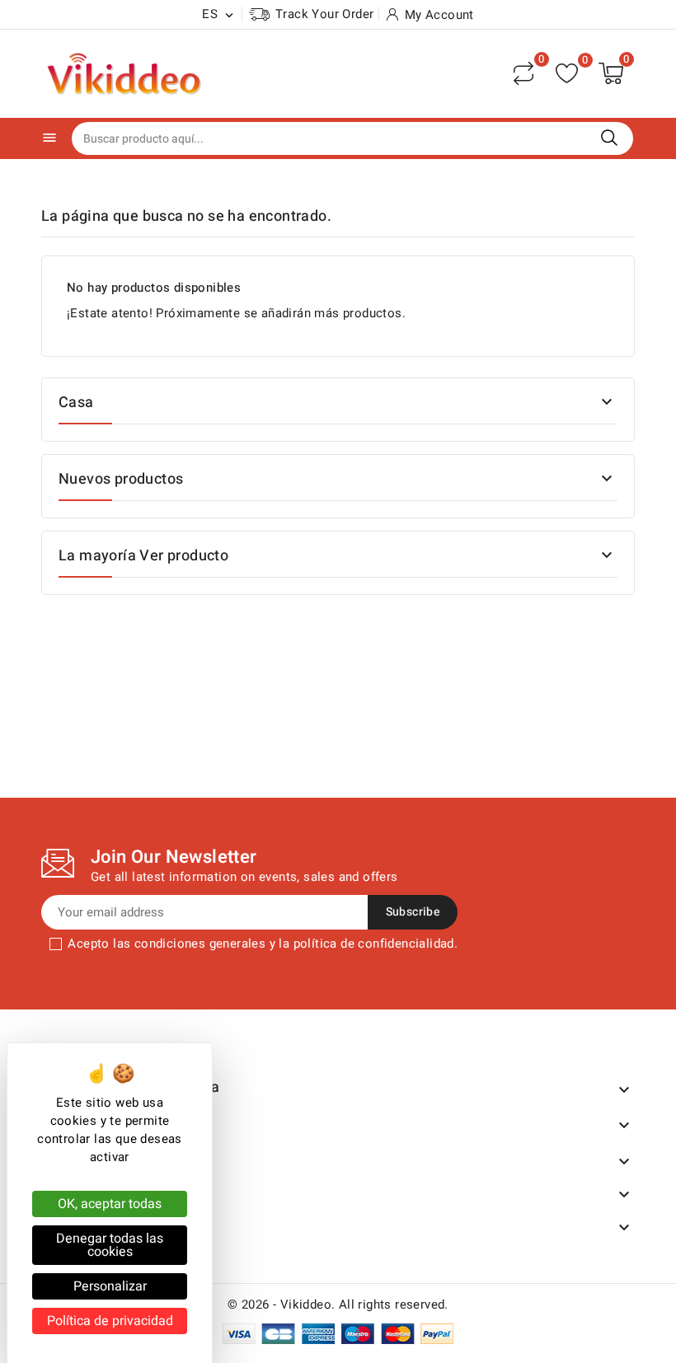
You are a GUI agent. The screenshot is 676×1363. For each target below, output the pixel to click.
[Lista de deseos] (567, 74)
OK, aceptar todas (110, 1204)
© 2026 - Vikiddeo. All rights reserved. (338, 1304)
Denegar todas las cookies (109, 1245)
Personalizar (110, 1286)
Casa (76, 402)
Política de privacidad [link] (110, 1321)
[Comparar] (523, 73)
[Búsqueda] (609, 137)
